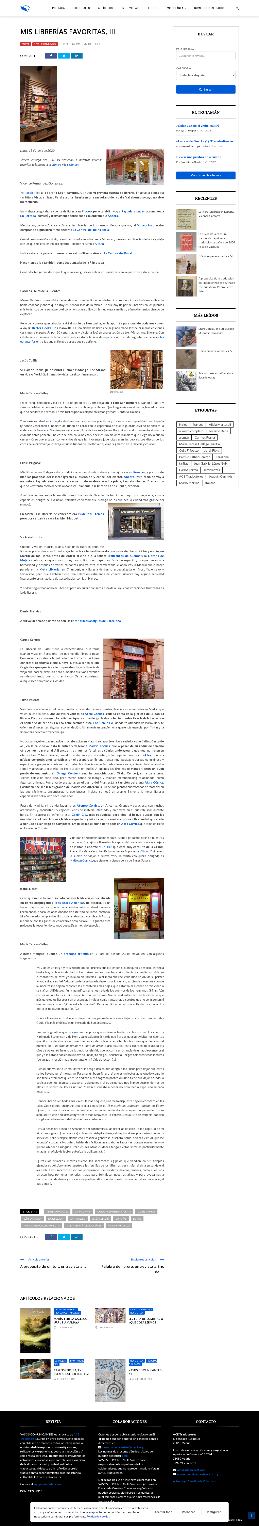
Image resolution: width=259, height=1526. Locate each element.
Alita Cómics (130, 823)
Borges (73, 1032)
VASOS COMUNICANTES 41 (145, 1372)
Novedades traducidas (67, 1312)
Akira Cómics (154, 782)
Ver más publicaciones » (206, 175)
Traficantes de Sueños (123, 556)
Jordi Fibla (211, 450)
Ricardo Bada (218, 431)
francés (198, 424)
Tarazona (222, 457)
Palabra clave (186, 49)
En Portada (28, 216)
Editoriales (81, 8)
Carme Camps (82, 1211)
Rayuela (127, 211)
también (29, 192)
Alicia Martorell (220, 424)
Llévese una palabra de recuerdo (198, 157)
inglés (183, 424)
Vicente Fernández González (84, 1225)
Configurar (213, 1512)
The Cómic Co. (103, 723)
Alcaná (99, 243)
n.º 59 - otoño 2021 (69, 1362)
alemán (184, 437)
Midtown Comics (81, 860)
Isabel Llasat (56, 1218)
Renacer (139, 472)
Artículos (105, 8)
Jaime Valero (77, 1218)
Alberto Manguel (57, 1211)
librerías (121, 1218)
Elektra (146, 755)
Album (144, 851)
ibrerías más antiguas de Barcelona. (96, 621)
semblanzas (212, 470)
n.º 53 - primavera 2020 (45, 44)
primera (57, 164)
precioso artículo (76, 953)
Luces (140, 211)
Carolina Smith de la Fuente (114, 1211)
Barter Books (41, 328)
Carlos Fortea (188, 470)
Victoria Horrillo (119, 1225)
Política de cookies (98, 1516)
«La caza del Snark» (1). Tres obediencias (204, 141)
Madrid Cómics (99, 746)
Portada (58, 8)
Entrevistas (130, 8)
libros (137, 1218)
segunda (72, 164)
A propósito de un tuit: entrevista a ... (53, 1266)
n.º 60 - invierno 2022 (65, 1309)
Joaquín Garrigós (220, 476)
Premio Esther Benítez (194, 457)
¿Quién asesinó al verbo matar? (197, 125)
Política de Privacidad (202, 1481)
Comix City (79, 814)
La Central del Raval (118, 253)
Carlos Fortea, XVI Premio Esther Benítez (71, 1372)
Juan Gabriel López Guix (210, 463)
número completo (191, 431)
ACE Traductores (191, 476)
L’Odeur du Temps (91, 514)
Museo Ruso (145, 225)
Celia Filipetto (189, 450)
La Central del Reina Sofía (91, 229)
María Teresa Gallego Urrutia (42, 1225)
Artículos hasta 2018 (141, 1309)
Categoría (183, 68)
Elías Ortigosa (32, 1218)
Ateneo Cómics (88, 805)
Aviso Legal (180, 1481)
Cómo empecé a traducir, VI (215, 256)
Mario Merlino (189, 483)
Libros (151, 8)
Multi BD (105, 847)
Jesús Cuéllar (100, 1218)
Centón (26, 44)
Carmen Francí (205, 437)
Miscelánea (175, 8)
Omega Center (67, 773)
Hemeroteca (136, 1312)
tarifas (183, 463)
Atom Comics (94, 714)
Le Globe (50, 421)
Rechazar (188, 1512)
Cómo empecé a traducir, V (215, 351)
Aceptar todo (163, 1512)
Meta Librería (49, 569)
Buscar (208, 89)
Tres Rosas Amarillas (69, 902)
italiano (210, 483)
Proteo (87, 211)
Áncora (113, 216)
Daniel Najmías (146, 1211)
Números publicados (209, 8)
